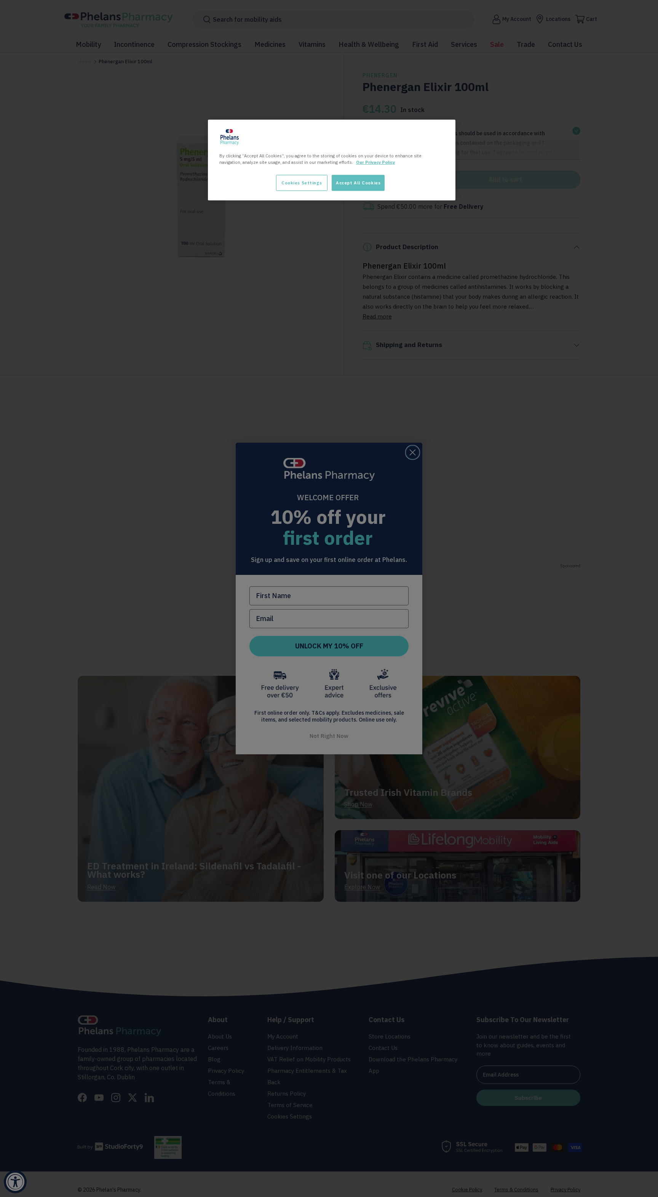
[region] (331, 160)
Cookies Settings (301, 183)
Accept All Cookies (358, 183)
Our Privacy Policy (375, 162)
